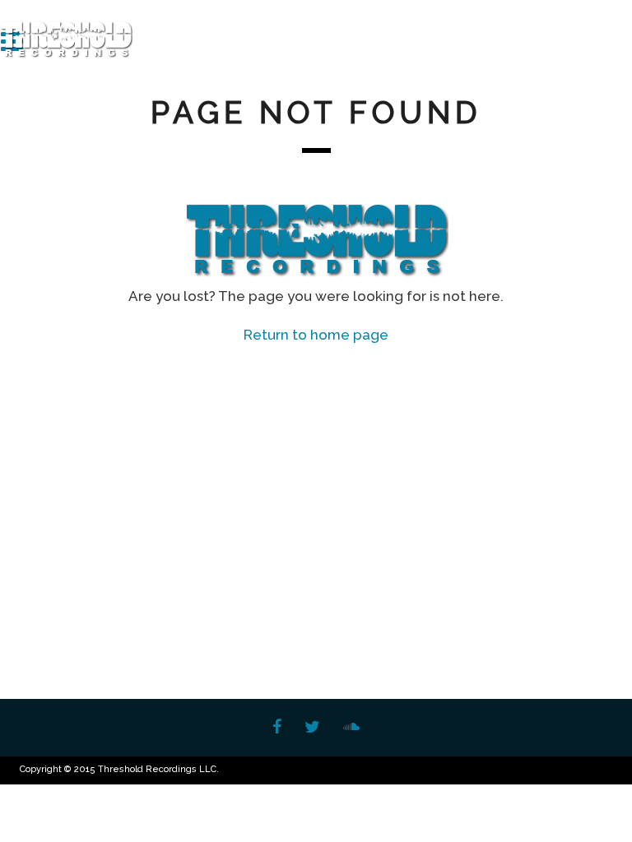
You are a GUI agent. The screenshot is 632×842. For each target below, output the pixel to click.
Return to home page (316, 334)
